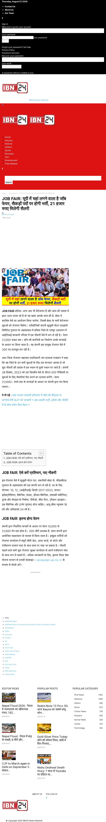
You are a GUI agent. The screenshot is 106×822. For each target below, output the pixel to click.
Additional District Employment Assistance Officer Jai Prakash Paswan (30, 624)
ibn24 (7, 644)
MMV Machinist (10, 671)
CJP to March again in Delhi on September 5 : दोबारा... (16, 767)
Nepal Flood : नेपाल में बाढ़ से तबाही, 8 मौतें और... (17, 738)
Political (8, 147)
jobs (6, 661)
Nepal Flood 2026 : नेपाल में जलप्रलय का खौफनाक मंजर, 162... (17, 709)
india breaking (10, 654)
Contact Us (10, 6)
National (8, 144)
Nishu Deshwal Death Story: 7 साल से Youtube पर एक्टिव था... (51, 771)
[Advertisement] (35, 248)
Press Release (11, 163)
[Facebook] (2, 18)
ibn (6, 641)
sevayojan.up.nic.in (49, 560)
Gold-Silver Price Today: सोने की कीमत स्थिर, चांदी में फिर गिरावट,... (52, 740)
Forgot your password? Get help (16, 47)
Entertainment (11, 160)
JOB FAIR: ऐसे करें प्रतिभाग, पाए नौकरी (24, 458)
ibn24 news (9, 648)
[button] (3, 105)
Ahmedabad (9, 628)
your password (40, 37)
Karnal (7, 137)
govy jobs (8, 634)
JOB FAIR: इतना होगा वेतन (19, 462)
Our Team (9, 13)
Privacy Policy (8, 50)
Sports (8, 150)
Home (4, 193)
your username (8, 34)
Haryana (8, 140)
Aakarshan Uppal (8, 214)
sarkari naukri (9, 674)
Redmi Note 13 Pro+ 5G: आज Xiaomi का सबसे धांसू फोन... (52, 709)
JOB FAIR (8, 658)
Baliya (7, 631)
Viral (7, 157)
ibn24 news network (12, 651)
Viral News (13, 193)
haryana (7, 638)
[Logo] (15, 132)
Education (9, 153)
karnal (7, 668)
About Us (9, 10)
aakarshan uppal (11, 621)
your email (6, 63)
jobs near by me (10, 664)
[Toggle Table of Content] (40, 453)
